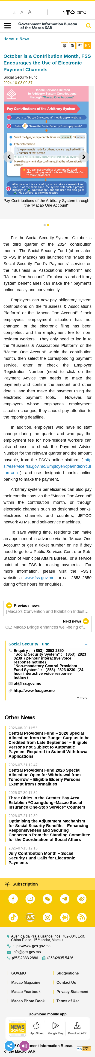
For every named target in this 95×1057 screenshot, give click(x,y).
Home (8, 39)
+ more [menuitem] (82, 697)
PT (79, 46)
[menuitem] (48, 644)
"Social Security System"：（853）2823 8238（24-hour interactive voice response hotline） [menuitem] (50, 658)
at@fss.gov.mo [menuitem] (27, 684)
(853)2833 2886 (25, 958)
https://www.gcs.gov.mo (31, 946)
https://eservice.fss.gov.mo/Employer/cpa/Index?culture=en (47, 466)
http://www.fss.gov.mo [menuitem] (34, 690)
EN (87, 46)
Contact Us (66, 982)
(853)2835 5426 (60, 958)
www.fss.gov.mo (39, 577)
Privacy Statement (72, 992)
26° (81, 12)
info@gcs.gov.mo (27, 952)
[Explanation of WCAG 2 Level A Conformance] (84, 1049)
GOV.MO (18, 973)
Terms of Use (68, 1001)
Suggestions (67, 973)
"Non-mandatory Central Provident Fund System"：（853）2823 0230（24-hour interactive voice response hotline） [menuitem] (49, 672)
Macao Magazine (25, 982)
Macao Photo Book (28, 1001)
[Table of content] (7, 26)
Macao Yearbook (26, 992)
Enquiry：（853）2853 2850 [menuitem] (39, 651)
